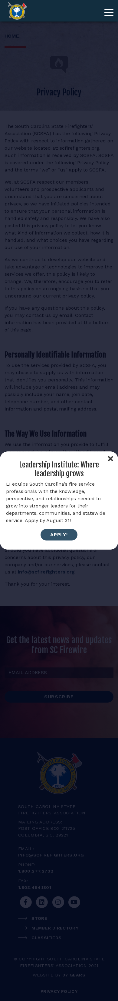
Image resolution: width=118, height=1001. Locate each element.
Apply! (59, 534)
